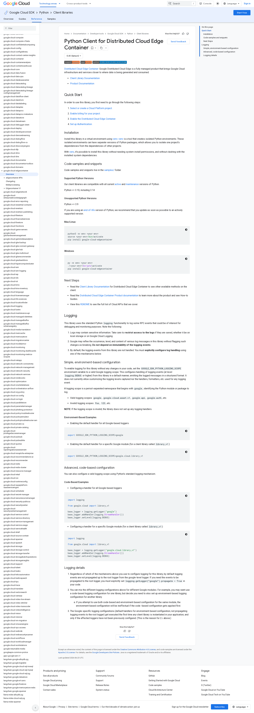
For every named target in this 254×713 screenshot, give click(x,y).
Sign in (247, 3)
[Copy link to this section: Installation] (82, 133)
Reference (36, 19)
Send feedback (178, 41)
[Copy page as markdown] (101, 47)
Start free (242, 12)
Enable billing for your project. (85, 113)
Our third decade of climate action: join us (121, 707)
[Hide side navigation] (35, 708)
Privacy (62, 707)
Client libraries (63, 12)
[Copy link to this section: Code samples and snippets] (105, 164)
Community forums (105, 676)
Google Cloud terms (90, 707)
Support (99, 680)
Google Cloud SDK (22, 12)
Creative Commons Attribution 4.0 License (138, 649)
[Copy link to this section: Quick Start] (85, 95)
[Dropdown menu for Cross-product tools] (91, 3)
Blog (203, 676)
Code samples (155, 685)
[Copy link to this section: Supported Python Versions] (97, 178)
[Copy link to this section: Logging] (80, 316)
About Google (49, 707)
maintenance (132, 184)
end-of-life (89, 210)
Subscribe (219, 706)
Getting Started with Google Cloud (164, 680)
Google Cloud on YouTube (213, 690)
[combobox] (181, 3)
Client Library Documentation (85, 78)
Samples (51, 19)
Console (207, 3)
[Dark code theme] (186, 229)
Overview (8, 19)
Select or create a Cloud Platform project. (91, 108)
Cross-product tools (77, 3)
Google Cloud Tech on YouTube (215, 694)
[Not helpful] (187, 33)
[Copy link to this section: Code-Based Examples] (92, 482)
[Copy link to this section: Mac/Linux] (78, 222)
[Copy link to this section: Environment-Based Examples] (99, 417)
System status (102, 690)
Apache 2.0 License (66, 652)
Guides (22, 19)
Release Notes (102, 685)
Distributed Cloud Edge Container (81, 68)
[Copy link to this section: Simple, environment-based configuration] (123, 362)
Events (204, 680)
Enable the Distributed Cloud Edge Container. (93, 118)
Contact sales (49, 690)
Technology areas (48, 3)
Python (44, 12)
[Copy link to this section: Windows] (77, 251)
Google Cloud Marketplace (55, 685)
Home (66, 34)
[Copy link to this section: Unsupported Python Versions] (99, 198)
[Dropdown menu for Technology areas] (60, 3)
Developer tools (97, 34)
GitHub (152, 676)
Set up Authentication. (81, 124)
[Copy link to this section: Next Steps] (82, 280)
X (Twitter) (206, 685)
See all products (50, 676)
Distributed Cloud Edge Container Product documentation (109, 295)
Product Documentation (82, 83)
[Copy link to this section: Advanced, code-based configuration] (117, 468)
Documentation (79, 34)
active (118, 184)
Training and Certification (160, 694)
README (85, 304)
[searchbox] (20, 28)
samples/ (109, 170)
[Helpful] (183, 33)
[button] (19, 171)
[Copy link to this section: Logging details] (88, 568)
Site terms (73, 707)
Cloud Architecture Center (161, 690)
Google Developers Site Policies (105, 652)
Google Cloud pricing (52, 680)
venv (115, 138)
